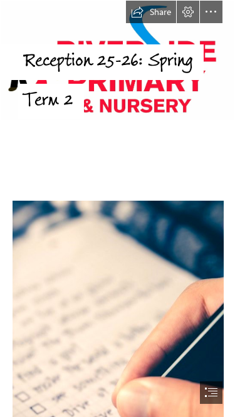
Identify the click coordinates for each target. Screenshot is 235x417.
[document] (117, 208)
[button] (151, 12)
